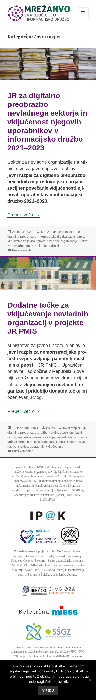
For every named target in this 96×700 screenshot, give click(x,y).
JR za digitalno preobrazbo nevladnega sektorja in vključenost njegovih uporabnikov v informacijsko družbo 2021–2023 (47, 121)
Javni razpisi (65, 232)
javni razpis (76, 236)
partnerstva (77, 442)
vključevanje (54, 446)
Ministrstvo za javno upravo (26, 241)
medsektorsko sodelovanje (36, 437)
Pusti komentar (22, 250)
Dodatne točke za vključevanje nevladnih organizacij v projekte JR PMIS (47, 318)
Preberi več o (23, 214)
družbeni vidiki (48, 432)
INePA (44, 232)
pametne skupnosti (54, 442)
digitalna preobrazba (21, 236)
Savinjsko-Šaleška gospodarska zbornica (52, 574)
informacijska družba (52, 236)
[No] (89, 680)
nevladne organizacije (62, 241)
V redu (48, 690)
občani (12, 442)
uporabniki (51, 246)
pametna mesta (29, 442)
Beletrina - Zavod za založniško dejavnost (59, 560)
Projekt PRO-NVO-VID (29, 467)
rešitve (12, 446)
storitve (23, 446)
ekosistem (67, 432)
